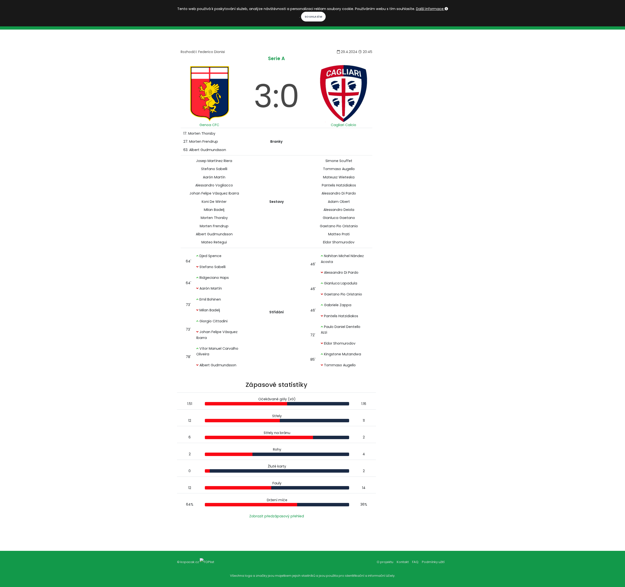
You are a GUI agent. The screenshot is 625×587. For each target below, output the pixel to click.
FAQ (415, 562)
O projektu (385, 562)
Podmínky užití (433, 562)
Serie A (276, 58)
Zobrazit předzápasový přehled (276, 516)
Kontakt (403, 562)
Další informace (430, 8)
